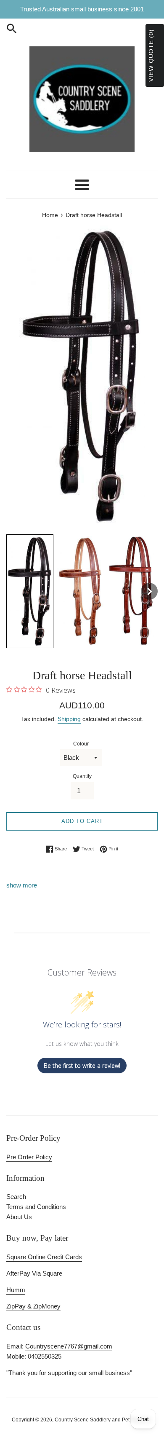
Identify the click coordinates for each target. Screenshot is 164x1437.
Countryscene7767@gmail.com (68, 1346)
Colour (81, 744)
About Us (19, 1216)
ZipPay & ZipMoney (33, 1306)
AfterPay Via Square (34, 1273)
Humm (15, 1289)
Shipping (69, 719)
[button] (29, 591)
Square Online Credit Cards (44, 1256)
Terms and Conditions (36, 1206)
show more (21, 885)
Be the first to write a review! (82, 1066)
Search (16, 1196)
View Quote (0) (151, 55)
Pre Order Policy (29, 1157)
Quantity (82, 776)
